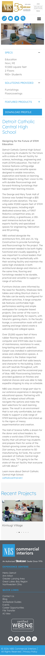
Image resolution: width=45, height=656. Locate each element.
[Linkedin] (16, 638)
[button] (23, 18)
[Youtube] (10, 638)
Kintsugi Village (12, 525)
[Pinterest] (28, 638)
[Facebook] (22, 638)
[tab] (22, 52)
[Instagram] (34, 638)
